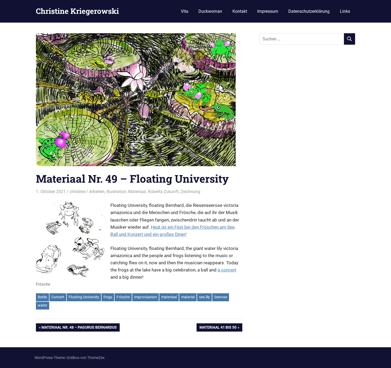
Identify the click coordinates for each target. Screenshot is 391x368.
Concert (57, 297)
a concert (227, 270)
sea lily (204, 297)
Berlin (42, 297)
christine (77, 191)
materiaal (169, 297)
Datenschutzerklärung (309, 11)
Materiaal (137, 191)
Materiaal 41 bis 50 (217, 328)
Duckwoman (210, 11)
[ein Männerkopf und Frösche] (70, 239)
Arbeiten (97, 191)
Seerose (220, 297)
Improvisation (145, 297)
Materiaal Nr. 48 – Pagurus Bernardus (79, 328)
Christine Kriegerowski (77, 11)
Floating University (84, 297)
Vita (184, 11)
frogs (107, 297)
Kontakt (239, 11)
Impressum (267, 11)
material (188, 297)
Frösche (123, 297)
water (42, 305)
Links (345, 11)
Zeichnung (190, 191)
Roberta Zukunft (163, 191)
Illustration (116, 191)
